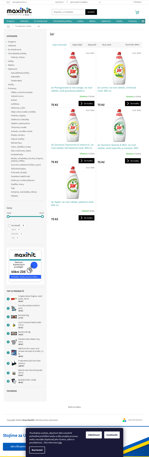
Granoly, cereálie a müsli (21, 131)
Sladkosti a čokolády (20, 119)
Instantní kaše (17, 154)
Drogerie (12, 41)
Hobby (11, 61)
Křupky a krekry (18, 135)
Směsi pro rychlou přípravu (22, 180)
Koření (14, 100)
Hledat (91, 12)
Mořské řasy (16, 142)
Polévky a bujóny (18, 115)
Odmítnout (94, 435)
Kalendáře (15, 76)
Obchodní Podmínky (79, 2)
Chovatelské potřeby (17, 53)
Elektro (11, 65)
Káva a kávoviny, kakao (21, 150)
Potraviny (12, 88)
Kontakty (59, 2)
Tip (15, 237)
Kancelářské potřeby (20, 73)
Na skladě (18, 225)
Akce (15, 229)
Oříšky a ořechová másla (21, 92)
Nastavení (37, 450)
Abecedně (106, 44)
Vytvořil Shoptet (135, 420)
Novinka (17, 233)
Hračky (11, 84)
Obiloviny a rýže (18, 108)
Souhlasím (112, 435)
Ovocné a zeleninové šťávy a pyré (26, 164)
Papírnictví (12, 69)
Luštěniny (15, 104)
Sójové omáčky (17, 139)
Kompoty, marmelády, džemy (24, 192)
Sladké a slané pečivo (20, 123)
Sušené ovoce (17, 96)
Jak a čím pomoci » (20, 446)
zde (60, 442)
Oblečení (12, 45)
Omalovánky (16, 80)
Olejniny (14, 195)
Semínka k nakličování (20, 176)
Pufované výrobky (19, 172)
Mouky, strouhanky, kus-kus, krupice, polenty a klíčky (27, 159)
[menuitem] (10, 21)
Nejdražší (92, 44)
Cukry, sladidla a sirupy (21, 146)
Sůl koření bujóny (18, 168)
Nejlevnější (77, 44)
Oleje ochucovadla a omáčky (23, 111)
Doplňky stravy (17, 184)
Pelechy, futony (18, 57)
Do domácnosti (14, 49)
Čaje (13, 188)
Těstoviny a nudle (18, 127)
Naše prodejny (74, 407)
